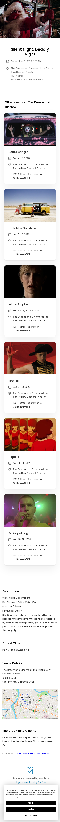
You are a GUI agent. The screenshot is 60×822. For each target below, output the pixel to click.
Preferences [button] (46, 797)
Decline (31, 809)
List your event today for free (30, 782)
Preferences (31, 816)
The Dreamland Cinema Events (31, 753)
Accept (31, 803)
